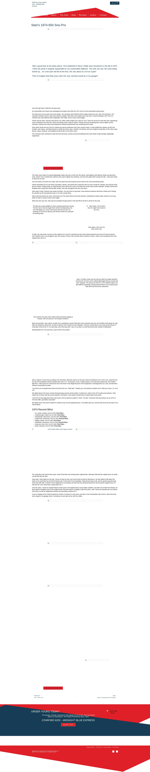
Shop (45, 15)
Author (93, 15)
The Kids (64, 15)
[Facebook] (113, 751)
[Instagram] (117, 751)
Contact (103, 15)
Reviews (83, 15)
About (54, 15)
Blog (74, 15)
